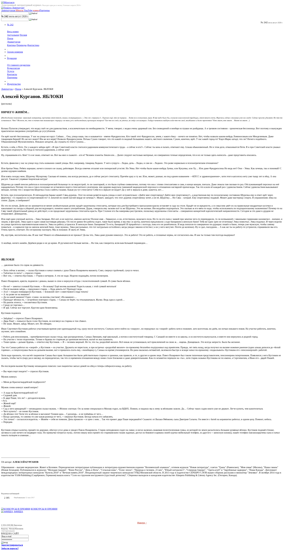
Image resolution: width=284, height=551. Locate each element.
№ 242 (10, 24)
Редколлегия (13, 68)
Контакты (12, 74)
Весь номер (13, 31)
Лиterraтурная (12, 10)
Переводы (21, 45)
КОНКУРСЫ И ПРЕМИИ (44, 509)
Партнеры (44, 10)
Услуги (10, 71)
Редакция (12, 58)
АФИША (18, 511)
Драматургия (13, 42)
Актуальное (13, 35)
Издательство (14, 84)
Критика (11, 45)
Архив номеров (15, 52)
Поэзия (23, 35)
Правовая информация (9, 527)
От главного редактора (18, 65)
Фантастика (33, 45)
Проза (10, 38)
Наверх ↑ (142, 523)
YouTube (31, 10)
